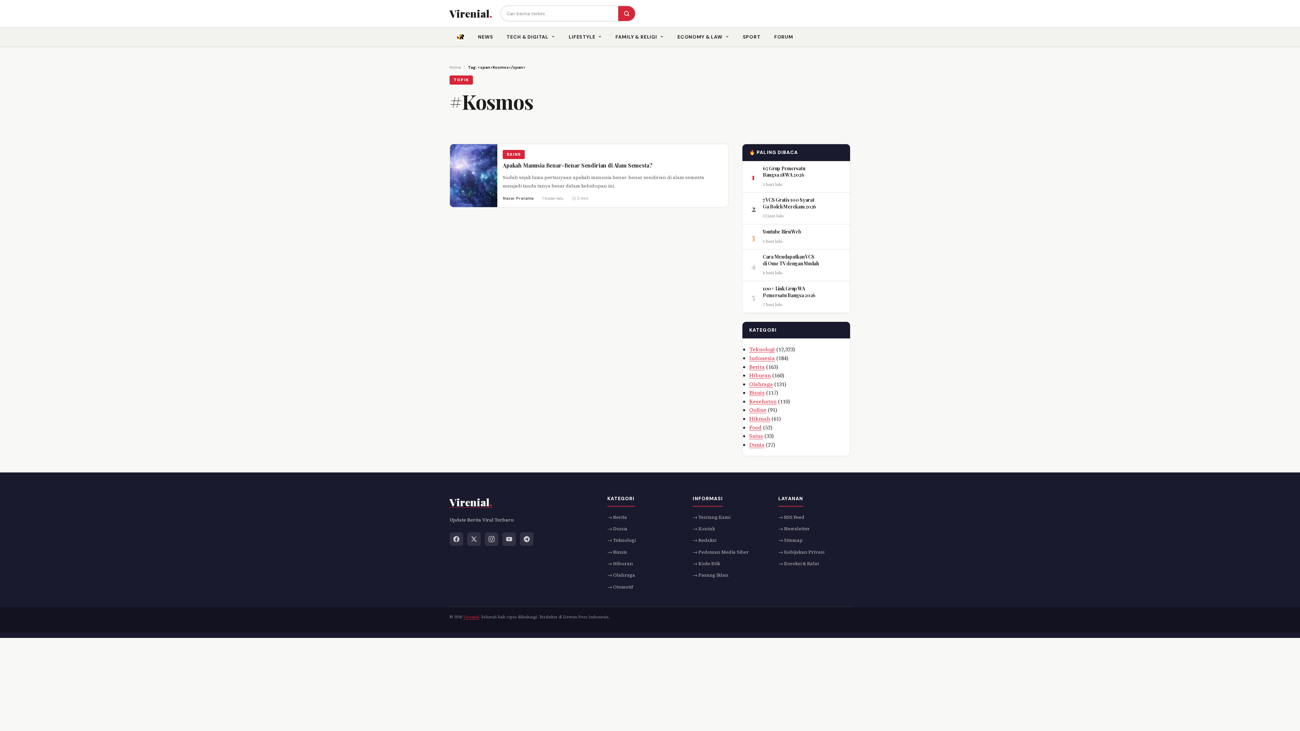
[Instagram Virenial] (491, 539)
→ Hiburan (620, 563)
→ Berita (617, 517)
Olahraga (761, 384)
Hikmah (759, 418)
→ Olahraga (621, 575)
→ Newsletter (794, 528)
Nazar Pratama (518, 198)
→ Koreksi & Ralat (798, 563)
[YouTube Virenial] (509, 539)
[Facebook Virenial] (456, 539)
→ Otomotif (620, 586)
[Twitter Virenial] (474, 539)
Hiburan (760, 375)
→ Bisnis (617, 552)
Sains (514, 154)
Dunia (756, 444)
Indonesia (762, 358)
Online (757, 410)
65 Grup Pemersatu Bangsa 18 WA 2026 (784, 171)
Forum (783, 37)
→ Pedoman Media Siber (721, 552)
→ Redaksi (704, 540)
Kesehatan (763, 401)
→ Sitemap (790, 540)
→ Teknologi (621, 540)
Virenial (471, 617)
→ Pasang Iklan (711, 575)
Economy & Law (699, 37)
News (485, 37)
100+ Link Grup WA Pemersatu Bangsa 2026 (789, 291)
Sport (752, 37)
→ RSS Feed (791, 517)
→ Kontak (704, 528)
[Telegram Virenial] (527, 539)
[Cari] (626, 13)
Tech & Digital (527, 37)
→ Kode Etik (706, 563)
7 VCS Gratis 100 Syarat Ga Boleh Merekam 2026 (789, 203)
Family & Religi (636, 37)
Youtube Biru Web (782, 231)
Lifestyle (582, 37)
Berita (757, 366)
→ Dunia (617, 528)
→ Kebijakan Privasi (801, 552)
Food (755, 427)
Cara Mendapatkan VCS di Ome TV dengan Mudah (791, 260)
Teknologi (762, 349)
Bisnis (757, 392)
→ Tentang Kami (712, 517)
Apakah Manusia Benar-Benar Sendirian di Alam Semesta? (577, 165)
